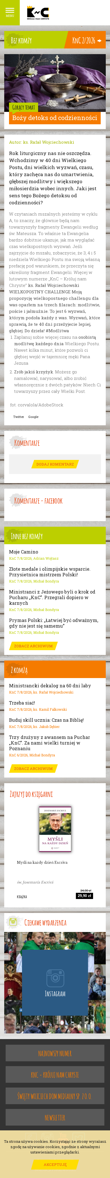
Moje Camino (23, 552)
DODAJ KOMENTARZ (55, 464)
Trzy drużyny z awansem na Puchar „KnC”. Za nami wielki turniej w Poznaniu (49, 742)
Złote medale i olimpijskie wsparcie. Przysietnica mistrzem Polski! (50, 571)
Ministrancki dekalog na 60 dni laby (50, 685)
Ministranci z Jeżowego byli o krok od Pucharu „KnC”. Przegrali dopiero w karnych (52, 597)
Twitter (18, 417)
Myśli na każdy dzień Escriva (42, 862)
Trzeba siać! (22, 703)
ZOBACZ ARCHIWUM (33, 645)
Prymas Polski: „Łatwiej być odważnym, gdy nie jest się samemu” (53, 623)
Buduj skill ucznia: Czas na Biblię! (46, 720)
